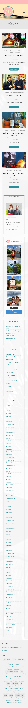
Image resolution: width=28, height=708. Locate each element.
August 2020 (9, 564)
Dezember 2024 (10, 424)
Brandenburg (21, 659)
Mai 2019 (8, 605)
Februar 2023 (9, 485)
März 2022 (9, 512)
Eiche (21, 671)
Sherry (21, 688)
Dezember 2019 (10, 586)
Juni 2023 (8, 474)
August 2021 (9, 531)
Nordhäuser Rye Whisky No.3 (14, 331)
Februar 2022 (9, 515)
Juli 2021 (8, 534)
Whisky (11, 695)
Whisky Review (9, 700)
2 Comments (15, 99)
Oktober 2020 (9, 559)
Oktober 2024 (9, 430)
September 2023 (10, 465)
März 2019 (8, 611)
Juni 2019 (8, 603)
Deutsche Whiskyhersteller (11, 671)
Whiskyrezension (11, 702)
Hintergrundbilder (12, 369)
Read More (14, 69)
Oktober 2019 (9, 592)
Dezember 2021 (10, 520)
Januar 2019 (9, 616)
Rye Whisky (14, 686)
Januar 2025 (9, 421)
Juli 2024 (8, 438)
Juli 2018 (8, 630)
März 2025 (9, 416)
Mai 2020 (8, 572)
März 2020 (9, 578)
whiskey (5, 695)
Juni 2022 (8, 504)
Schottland (21, 686)
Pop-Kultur (13, 130)
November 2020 (10, 556)
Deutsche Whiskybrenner (14, 669)
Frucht (11, 674)
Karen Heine (20, 137)
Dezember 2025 (10, 408)
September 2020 (10, 561)
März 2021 (9, 545)
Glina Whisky (9, 676)
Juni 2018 (8, 633)
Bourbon (14, 659)
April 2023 (8, 479)
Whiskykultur (9, 359)
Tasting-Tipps (10, 391)
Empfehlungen (20, 50)
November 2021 (10, 523)
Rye (21, 683)
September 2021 (10, 528)
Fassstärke (5, 674)
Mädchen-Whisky (10, 354)
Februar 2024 (9, 452)
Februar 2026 (9, 405)
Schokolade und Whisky (14, 95)
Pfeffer (20, 678)
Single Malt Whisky (8, 693)
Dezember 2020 (10, 553)
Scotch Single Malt (14, 688)
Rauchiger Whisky (8, 681)
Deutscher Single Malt (9, 666)
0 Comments (15, 59)
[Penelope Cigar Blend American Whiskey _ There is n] (14, 252)
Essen (9, 386)
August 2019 (9, 597)
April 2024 (8, 446)
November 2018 (10, 622)
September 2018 (10, 625)
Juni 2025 (8, 410)
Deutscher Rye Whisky (14, 664)
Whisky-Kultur (22, 130)
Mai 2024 (8, 443)
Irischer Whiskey (18, 676)
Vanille (22, 693)
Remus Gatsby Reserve (12, 338)
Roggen (8, 683)
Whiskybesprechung (19, 695)
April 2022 (8, 509)
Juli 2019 (8, 600)
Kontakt (4, 650)
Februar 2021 (9, 548)
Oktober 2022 (9, 495)
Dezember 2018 (10, 619)
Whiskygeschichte (19, 697)
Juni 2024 (8, 441)
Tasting (17, 693)
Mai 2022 (8, 506)
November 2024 (10, 427)
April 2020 (8, 575)
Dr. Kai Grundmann (19, 58)
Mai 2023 (8, 476)
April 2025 (8, 413)
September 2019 (10, 594)
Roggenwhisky (15, 683)
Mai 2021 (8, 539)
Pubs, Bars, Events (15, 52)
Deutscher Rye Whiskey (14, 662)
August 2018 (9, 627)
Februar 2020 (9, 581)
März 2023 (9, 482)
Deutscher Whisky (9, 50)
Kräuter (14, 678)
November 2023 (10, 460)
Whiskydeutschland (8, 697)
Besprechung (7, 659)
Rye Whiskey (7, 686)
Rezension (21, 681)
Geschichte (17, 674)
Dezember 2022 (10, 490)
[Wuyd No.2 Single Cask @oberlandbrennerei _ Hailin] (14, 283)
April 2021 (8, 542)
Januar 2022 (9, 517)
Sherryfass (10, 690)
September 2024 (10, 432)
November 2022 (10, 493)
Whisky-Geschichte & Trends (13, 363)
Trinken (9, 389)
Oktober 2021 (9, 526)
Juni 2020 (8, 570)
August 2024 (9, 435)
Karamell (8, 678)
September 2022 (10, 498)
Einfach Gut (10, 378)
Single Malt (17, 690)
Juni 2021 (8, 537)
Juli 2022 (8, 501)
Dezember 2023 (10, 457)
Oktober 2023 (9, 463)
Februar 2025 (9, 419)
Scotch (6, 688)
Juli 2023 (8, 471)
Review (15, 681)
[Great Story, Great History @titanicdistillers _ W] (14, 267)
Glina (23, 674)
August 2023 (9, 468)
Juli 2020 (8, 567)
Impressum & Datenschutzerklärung (12, 647)
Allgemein (5, 130)
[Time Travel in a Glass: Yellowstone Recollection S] (14, 298)
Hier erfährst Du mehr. (12, 229)
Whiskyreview (18, 700)
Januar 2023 (9, 487)
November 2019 (10, 589)
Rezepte (8, 383)
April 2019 (8, 608)
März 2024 (9, 449)
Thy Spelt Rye (9, 341)
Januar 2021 (9, 550)
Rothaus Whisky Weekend (14, 55)
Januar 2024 (9, 454)
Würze (19, 702)
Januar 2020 (9, 583)
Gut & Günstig (11, 375)
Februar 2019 (9, 614)
